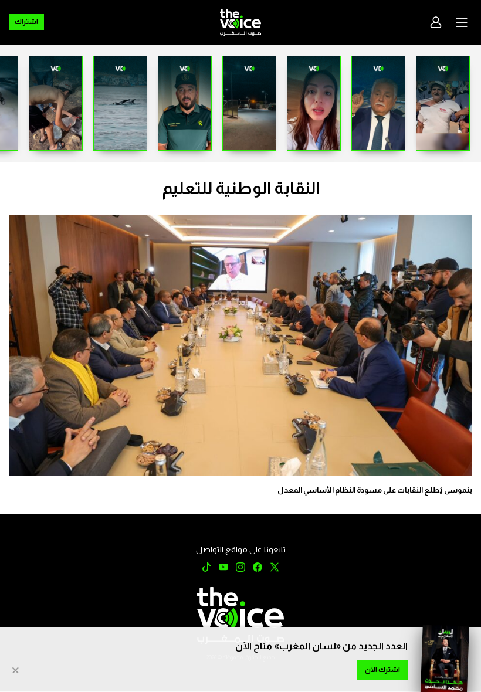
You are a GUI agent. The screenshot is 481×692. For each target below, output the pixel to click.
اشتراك (26, 22)
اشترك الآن (382, 670)
